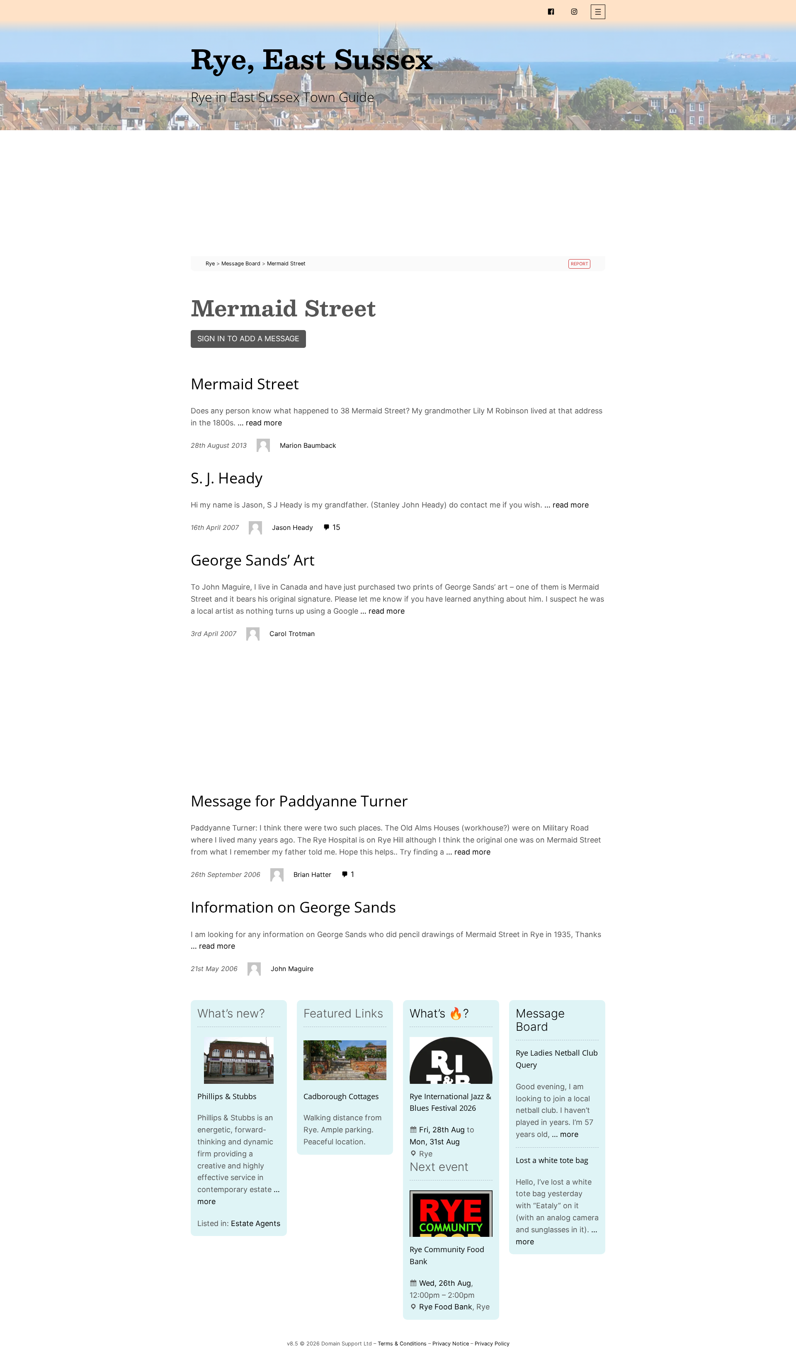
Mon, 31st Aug (435, 1141)
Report (579, 264)
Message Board (540, 1020)
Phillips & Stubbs (227, 1096)
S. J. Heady (226, 478)
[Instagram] (574, 11)
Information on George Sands (293, 907)
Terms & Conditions (402, 1343)
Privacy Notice (450, 1343)
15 (335, 527)
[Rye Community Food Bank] (451, 1213)
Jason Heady (292, 527)
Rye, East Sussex (312, 58)
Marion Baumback (308, 445)
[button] (598, 12)
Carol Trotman (292, 633)
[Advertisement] (398, 198)
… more (565, 1134)
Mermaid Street (245, 384)
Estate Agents (255, 1223)
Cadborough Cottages (341, 1096)
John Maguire (292, 968)
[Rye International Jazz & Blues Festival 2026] (451, 1060)
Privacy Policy (492, 1343)
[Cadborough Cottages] (344, 1060)
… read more (260, 422)
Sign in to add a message (248, 338)
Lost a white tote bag (552, 1160)
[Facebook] (551, 11)
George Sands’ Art (253, 560)
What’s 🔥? (439, 1013)
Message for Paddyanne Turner (299, 801)
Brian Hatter (312, 874)
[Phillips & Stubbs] (238, 1060)
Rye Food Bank (445, 1306)
